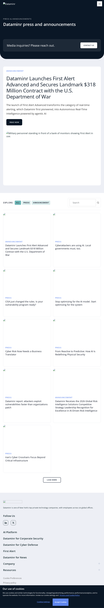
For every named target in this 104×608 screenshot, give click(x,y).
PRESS (26, 203)
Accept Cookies (61, 602)
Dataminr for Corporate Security (23, 538)
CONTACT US (88, 45)
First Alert (9, 551)
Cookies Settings (43, 602)
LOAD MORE (52, 480)
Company (9, 563)
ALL (18, 203)
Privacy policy (9, 582)
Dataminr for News (15, 557)
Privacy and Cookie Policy (70, 595)
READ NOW (14, 122)
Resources (9, 570)
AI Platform (10, 532)
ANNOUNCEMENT (41, 203)
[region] (52, 596)
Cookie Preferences (12, 578)
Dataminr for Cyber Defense (20, 545)
